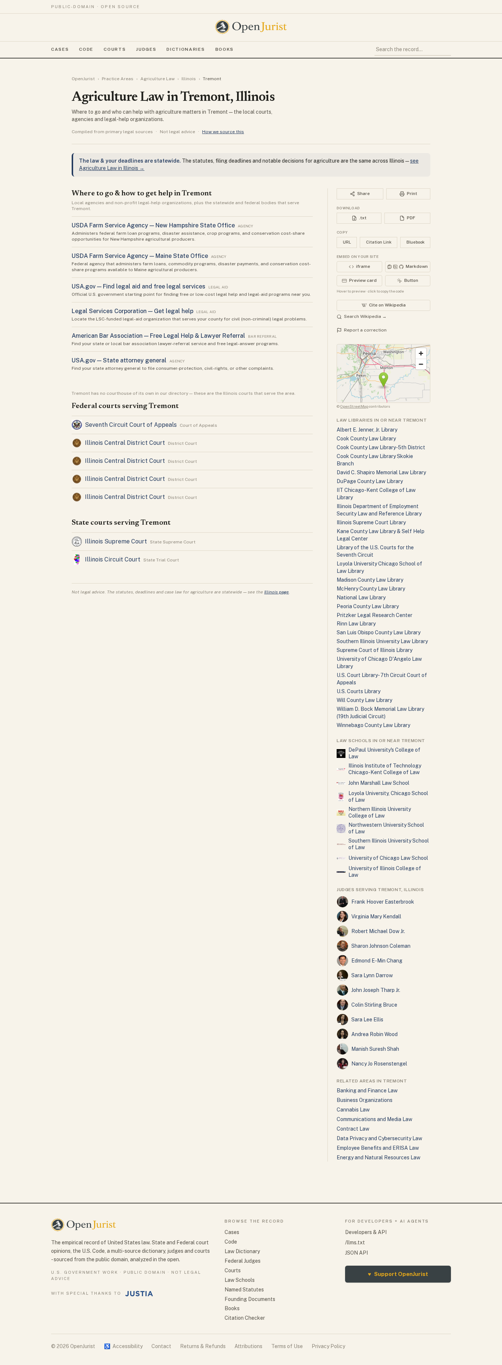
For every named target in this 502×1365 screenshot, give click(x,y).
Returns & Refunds (203, 1346)
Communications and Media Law (374, 1119)
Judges (146, 49)
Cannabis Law (353, 1110)
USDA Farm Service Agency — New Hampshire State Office (153, 225)
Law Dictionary (242, 1251)
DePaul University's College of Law (384, 753)
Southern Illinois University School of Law (388, 844)
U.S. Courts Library (358, 691)
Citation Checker (245, 1318)
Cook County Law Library (366, 439)
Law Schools (240, 1280)
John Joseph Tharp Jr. (375, 990)
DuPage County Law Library (370, 481)
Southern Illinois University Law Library (382, 641)
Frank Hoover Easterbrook (382, 902)
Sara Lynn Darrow (372, 975)
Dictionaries (185, 49)
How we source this (223, 131)
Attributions (248, 1346)
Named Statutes (244, 1290)
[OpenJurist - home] (251, 27)
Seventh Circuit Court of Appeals (131, 424)
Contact (161, 1346)
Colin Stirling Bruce (374, 1005)
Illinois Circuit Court (112, 559)
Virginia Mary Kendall (376, 916)
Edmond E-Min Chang (376, 961)
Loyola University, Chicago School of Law (388, 796)
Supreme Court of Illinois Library (374, 650)
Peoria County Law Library (368, 606)
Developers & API (366, 1232)
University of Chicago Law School (388, 858)
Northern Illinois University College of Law (379, 812)
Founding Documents (250, 1299)
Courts (115, 49)
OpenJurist (83, 78)
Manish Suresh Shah (375, 1049)
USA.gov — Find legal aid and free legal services (138, 286)
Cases (60, 49)
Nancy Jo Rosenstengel (379, 1064)
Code (86, 49)
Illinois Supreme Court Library (371, 522)
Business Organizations (364, 1100)
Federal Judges (243, 1261)
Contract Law (353, 1129)
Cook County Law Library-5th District (381, 447)
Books (224, 49)
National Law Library (361, 597)
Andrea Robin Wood (374, 1034)
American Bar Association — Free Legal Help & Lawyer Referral (158, 335)
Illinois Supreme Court (116, 541)
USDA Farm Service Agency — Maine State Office (140, 255)
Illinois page (276, 592)
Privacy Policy (328, 1346)
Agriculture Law (157, 78)
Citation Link (378, 242)
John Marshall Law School (378, 783)
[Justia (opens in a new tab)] (139, 1294)
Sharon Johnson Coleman (380, 946)
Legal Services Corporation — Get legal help (132, 311)
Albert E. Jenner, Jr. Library (367, 430)
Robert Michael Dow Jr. (378, 931)
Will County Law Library (364, 700)
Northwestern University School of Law (386, 828)
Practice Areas (117, 78)
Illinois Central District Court (125, 442)
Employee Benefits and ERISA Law (378, 1148)
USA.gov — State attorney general (119, 360)
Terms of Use (287, 1346)
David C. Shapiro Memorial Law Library (381, 472)
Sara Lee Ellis (367, 1019)
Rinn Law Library (356, 624)
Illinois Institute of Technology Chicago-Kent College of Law (384, 769)
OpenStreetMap (354, 406)
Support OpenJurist (398, 1274)
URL (347, 242)
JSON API (356, 1253)
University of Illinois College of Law (384, 871)
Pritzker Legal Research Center (374, 615)
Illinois (189, 78)
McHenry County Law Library (371, 589)
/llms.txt (355, 1242)
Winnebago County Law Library (373, 725)
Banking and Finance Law (367, 1090)
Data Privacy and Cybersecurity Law (379, 1138)
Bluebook (415, 242)
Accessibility (123, 1346)
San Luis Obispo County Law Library (378, 632)
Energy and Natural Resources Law (378, 1157)
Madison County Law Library (370, 580)
